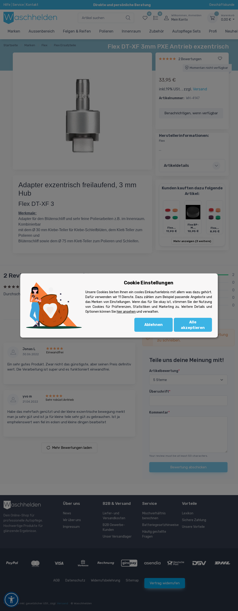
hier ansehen (126, 312)
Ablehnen (153, 324)
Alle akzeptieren (193, 325)
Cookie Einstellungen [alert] (148, 283)
